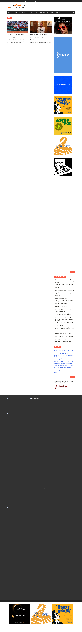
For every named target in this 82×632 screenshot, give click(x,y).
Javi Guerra (60, 356)
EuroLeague (58, 355)
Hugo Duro (67, 355)
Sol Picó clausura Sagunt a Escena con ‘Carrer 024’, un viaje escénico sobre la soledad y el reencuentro (64, 333)
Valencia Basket (69, 369)
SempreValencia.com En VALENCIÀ (13, 1)
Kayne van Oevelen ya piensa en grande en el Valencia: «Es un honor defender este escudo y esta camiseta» (64, 281)
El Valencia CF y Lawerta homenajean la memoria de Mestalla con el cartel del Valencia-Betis (63, 314)
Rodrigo (62, 365)
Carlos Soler (56, 352)
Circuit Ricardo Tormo (68, 352)
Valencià (10, 12)
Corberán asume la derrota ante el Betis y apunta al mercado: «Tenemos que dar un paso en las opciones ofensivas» (64, 290)
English (25, 1)
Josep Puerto (64, 356)
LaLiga (59, 359)
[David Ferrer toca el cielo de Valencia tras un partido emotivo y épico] (17, 26)
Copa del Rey (63, 353)
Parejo (70, 361)
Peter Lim (61, 363)
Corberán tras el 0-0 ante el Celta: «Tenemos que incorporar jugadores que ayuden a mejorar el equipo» (64, 324)
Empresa (42, 12)
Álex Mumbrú (56, 372)
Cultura (36, 12)
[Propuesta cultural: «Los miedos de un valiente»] (41, 26)
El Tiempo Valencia (41, 1)
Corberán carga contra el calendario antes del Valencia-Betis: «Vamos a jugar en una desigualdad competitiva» (64, 306)
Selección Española (68, 367)
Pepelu (59, 363)
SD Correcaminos (61, 367)
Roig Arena (67, 365)
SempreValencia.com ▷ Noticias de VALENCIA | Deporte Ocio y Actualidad (26, 601)
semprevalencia (58, 601)
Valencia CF (57, 371)
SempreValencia (56, 369)
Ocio (31, 12)
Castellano (21, 1)
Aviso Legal (34, 1)
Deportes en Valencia (17, 410)
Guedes (63, 355)
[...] (21, 42)
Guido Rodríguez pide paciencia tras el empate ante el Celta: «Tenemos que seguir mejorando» (64, 319)
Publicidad (29, 1)
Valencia (64, 369)
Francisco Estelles (17, 37)
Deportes (24, 12)
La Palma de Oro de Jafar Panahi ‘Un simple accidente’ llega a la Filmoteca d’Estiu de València (64, 286)
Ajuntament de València (59, 350)
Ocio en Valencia (17, 504)
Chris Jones (61, 352)
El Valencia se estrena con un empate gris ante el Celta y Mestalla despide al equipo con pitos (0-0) (64, 328)
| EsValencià (18, 12)
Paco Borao (67, 361)
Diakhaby (69, 353)
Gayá (61, 355)
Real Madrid (59, 365)
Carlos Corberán (68, 350)
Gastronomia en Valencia (41, 488)
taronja (60, 369)
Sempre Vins (58, 12)
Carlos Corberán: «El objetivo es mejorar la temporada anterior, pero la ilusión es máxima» (64, 341)
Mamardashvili (69, 358)
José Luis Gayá (70, 356)
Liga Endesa (63, 359)
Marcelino (56, 361)
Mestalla (61, 361)
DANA (67, 353)
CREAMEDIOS (72, 601)
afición (55, 350)
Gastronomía (50, 12)
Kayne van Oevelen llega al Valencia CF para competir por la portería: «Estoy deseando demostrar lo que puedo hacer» (64, 302)
